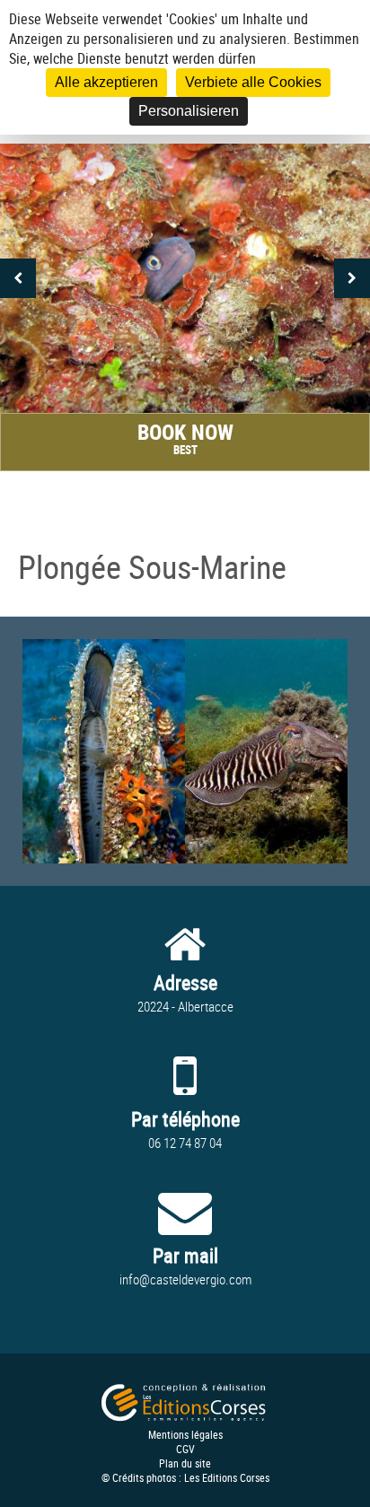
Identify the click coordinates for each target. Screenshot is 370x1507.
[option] (185, 278)
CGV (185, 1448)
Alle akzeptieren (106, 82)
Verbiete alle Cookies (253, 82)
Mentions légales (185, 1434)
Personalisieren (188, 110)
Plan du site (185, 1463)
